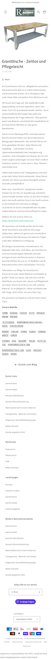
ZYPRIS (24, 331)
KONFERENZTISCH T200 (19, 344)
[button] (5, 12)
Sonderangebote (12, 509)
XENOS (32, 331)
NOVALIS (41, 313)
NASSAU (14, 313)
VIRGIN (14, 335)
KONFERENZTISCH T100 (13, 350)
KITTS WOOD (8, 322)
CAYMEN (6, 340)
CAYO (28, 350)
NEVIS (5, 326)
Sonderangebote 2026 (15, 432)
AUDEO (5, 353)
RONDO (5, 331)
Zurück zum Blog (27, 364)
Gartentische (11, 383)
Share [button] (7, 79)
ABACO (5, 335)
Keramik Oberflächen (14, 395)
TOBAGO (42, 331)
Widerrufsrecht (11, 426)
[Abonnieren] (39, 592)
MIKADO (14, 316)
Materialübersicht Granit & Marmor (20, 408)
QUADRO (22, 340)
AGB (7, 461)
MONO (14, 353)
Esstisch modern (12, 490)
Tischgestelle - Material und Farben (20, 414)
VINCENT (37, 350)
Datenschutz (11, 455)
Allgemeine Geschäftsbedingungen (20, 420)
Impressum (10, 449)
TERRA (5, 313)
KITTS (31, 313)
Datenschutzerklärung (33, 642)
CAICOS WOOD (16, 326)
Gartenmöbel (11, 389)
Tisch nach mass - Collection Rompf (24, 638)
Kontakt (9, 484)
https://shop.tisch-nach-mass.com (18, 220)
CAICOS (23, 313)
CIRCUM (14, 331)
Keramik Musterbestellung (17, 401)
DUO (14, 340)
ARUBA (5, 316)
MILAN (32, 340)
